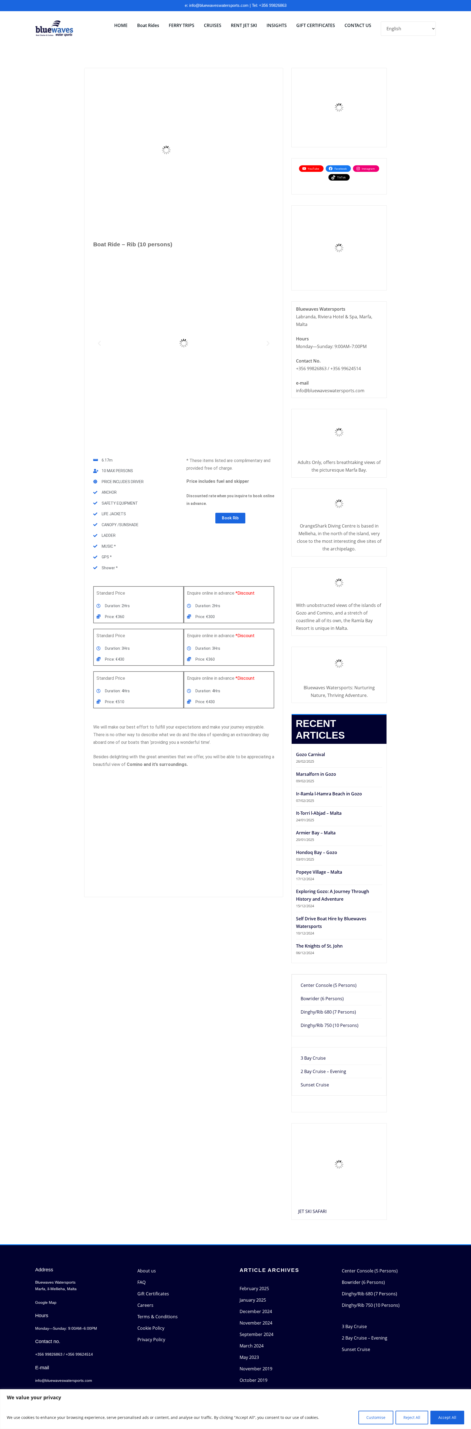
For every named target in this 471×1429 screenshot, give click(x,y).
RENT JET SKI (244, 25)
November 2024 (256, 1323)
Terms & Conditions (157, 1317)
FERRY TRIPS (181, 25)
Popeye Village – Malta (319, 872)
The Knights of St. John (319, 946)
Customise (375, 1417)
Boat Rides (148, 25)
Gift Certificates (153, 1294)
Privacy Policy (151, 1340)
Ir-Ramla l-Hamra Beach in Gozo (329, 794)
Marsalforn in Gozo (316, 774)
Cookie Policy (150, 1328)
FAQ (141, 1282)
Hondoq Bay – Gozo (316, 852)
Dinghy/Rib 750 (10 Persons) (329, 1025)
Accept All (447, 1417)
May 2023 (249, 1357)
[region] (235, 1409)
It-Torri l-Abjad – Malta (319, 813)
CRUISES (212, 25)
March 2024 (252, 1346)
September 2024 (256, 1334)
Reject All (411, 1417)
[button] (99, 343)
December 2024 (256, 1311)
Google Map (45, 1302)
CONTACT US (358, 25)
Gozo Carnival (310, 754)
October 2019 (253, 1380)
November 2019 (256, 1369)
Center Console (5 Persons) (329, 985)
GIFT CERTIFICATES (315, 25)
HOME (121, 25)
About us (146, 1271)
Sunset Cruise (315, 1085)
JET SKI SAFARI (312, 1211)
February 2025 (254, 1289)
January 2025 (253, 1300)
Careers (145, 1305)
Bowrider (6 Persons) (322, 999)
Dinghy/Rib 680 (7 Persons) (328, 1012)
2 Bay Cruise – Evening (323, 1071)
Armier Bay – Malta (316, 833)
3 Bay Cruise (313, 1058)
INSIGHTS (277, 25)
